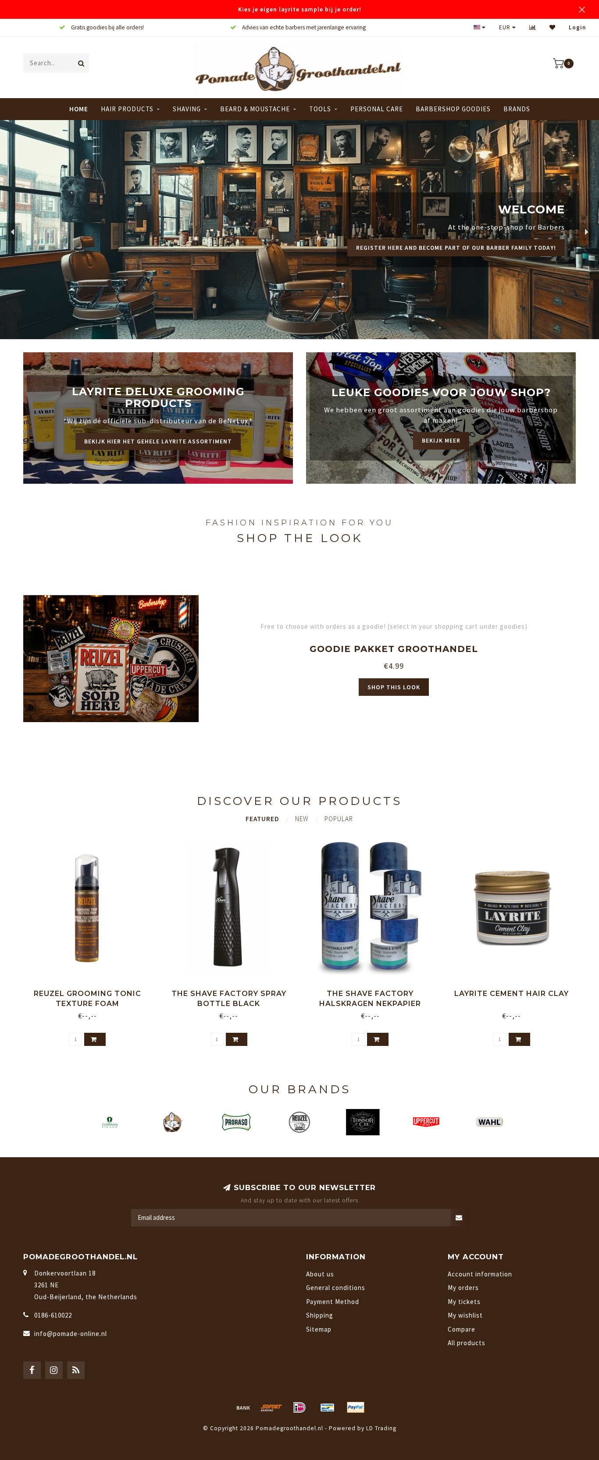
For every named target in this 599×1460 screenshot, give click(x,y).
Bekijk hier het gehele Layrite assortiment (158, 441)
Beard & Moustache (255, 109)
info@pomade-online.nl (70, 1333)
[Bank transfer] (243, 1407)
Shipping (319, 1315)
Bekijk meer (441, 440)
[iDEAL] (299, 1407)
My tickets (464, 1301)
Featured (262, 819)
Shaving (187, 109)
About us (320, 1274)
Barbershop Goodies (453, 109)
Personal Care (376, 109)
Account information (480, 1274)
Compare (461, 1329)
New (302, 819)
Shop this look (393, 687)
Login (577, 27)
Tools (320, 109)
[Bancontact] (328, 1407)
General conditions (335, 1287)
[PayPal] (356, 1407)
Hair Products (127, 109)
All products (466, 1343)
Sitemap (319, 1329)
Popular (338, 819)
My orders (463, 1287)
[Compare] (532, 27)
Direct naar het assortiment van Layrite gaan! (476, 258)
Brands (516, 109)
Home (78, 109)
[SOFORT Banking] (271, 1407)
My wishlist (465, 1315)
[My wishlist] (552, 27)
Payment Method (332, 1301)
